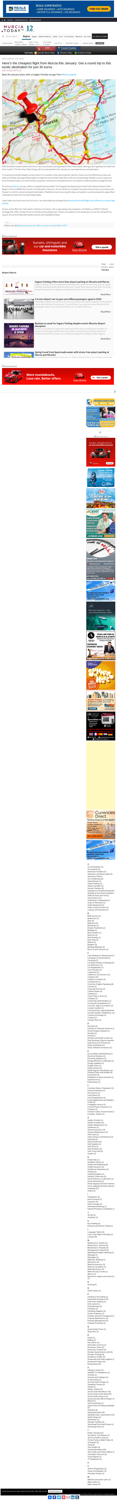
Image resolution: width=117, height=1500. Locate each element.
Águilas (34, 36)
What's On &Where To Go (34, 43)
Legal (95, 1494)
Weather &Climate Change (21, 43)
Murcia (16, 186)
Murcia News (8, 43)
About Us (100, 1494)
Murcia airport (69, 74)
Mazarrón (79, 36)
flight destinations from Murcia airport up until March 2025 (42, 225)
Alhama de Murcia (45, 36)
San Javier (87, 36)
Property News (72, 43)
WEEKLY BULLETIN (35, 20)
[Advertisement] (100, 775)
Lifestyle (58, 43)
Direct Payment (63, 1494)
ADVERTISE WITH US (21, 20)
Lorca (61, 36)
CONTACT (10, 20)
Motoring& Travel (47, 43)
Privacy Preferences (55, 1491)
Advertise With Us (109, 1494)
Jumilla (54, 36)
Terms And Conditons (75, 1494)
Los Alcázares (69, 36)
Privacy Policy (87, 1494)
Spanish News (87, 43)
